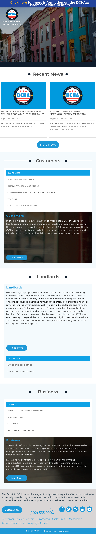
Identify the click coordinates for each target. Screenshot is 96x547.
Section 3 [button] (13, 423)
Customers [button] (14, 173)
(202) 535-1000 (41, 513)
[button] (62, 509)
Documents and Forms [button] (21, 371)
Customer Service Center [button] (22, 205)
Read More (16, 257)
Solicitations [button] (15, 417)
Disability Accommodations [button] (23, 186)
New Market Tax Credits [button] (21, 430)
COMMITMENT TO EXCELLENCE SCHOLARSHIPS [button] (31, 192)
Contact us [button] (12, 509)
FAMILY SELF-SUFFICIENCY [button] (21, 179)
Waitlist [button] (12, 199)
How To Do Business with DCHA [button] (25, 410)
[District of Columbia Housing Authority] (12, 14)
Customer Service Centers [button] (18, 519)
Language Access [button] (37, 523)
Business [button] (12, 404)
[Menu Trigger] (87, 3)
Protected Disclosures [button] (51, 519)
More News (48, 144)
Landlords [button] (14, 358)
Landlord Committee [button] (20, 365)
